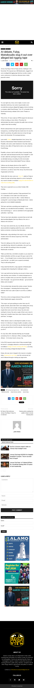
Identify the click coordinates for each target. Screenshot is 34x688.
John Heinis (5, 60)
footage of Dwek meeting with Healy (17, 346)
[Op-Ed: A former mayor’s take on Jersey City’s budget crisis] (5, 448)
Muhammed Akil (5, 392)
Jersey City (8, 48)
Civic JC (20, 176)
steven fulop (26, 392)
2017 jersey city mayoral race (12, 390)
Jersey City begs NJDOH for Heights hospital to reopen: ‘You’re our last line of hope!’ (21, 456)
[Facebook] (10, 680)
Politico (9, 139)
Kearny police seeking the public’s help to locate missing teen (26, 412)
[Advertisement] (17, 22)
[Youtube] (23, 680)
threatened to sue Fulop (10, 355)
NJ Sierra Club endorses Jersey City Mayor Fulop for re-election (8, 412)
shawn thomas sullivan (16, 392)
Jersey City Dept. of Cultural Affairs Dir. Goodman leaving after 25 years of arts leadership (21, 464)
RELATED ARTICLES (7, 440)
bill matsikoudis (24, 390)
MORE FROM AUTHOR (7, 442)
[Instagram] (14, 680)
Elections (3, 48)
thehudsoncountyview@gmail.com (20, 669)
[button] (31, 42)
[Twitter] (19, 680)
